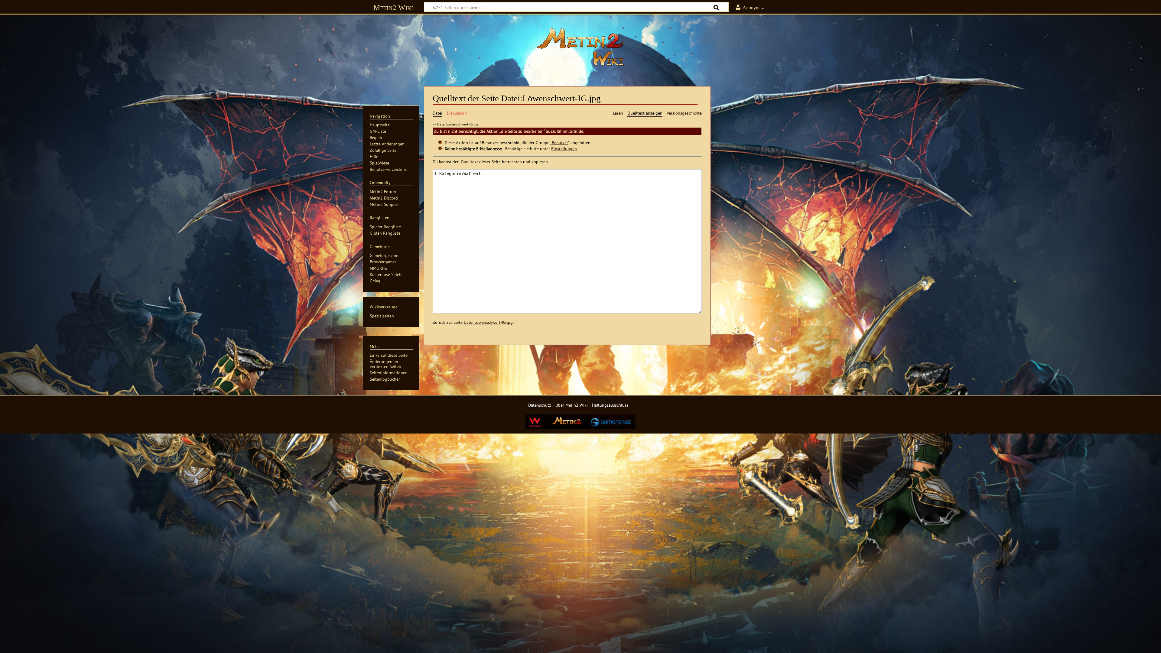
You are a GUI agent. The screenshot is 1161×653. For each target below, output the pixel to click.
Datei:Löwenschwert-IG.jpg (457, 124)
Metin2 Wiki (393, 7)
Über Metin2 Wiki (571, 405)
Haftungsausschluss (610, 405)
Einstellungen (564, 148)
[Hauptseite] (580, 47)
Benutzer (560, 142)
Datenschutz (539, 405)
